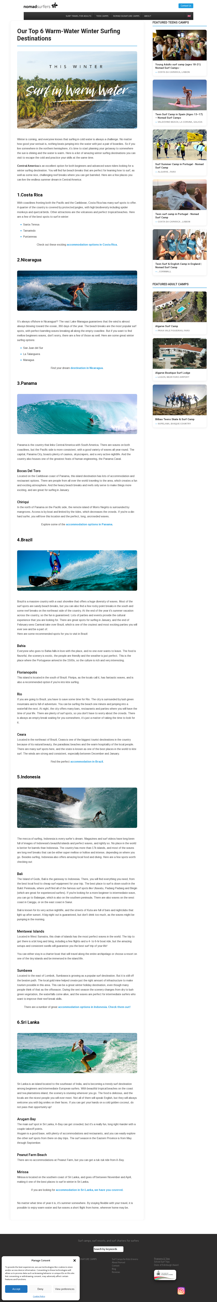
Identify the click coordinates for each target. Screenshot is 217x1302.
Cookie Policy (39, 1296)
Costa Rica (32, 194)
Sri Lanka (30, 1022)
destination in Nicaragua (87, 368)
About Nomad (118, 1262)
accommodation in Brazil (86, 761)
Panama (29, 383)
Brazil (26, 539)
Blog (114, 1269)
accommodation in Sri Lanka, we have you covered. (89, 1189)
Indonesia (30, 776)
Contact (115, 1265)
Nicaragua (31, 259)
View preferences (64, 1289)
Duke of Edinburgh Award (166, 1265)
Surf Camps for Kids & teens (125, 1259)
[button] (74, 1260)
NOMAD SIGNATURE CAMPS (83, 1259)
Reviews (116, 1272)
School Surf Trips (162, 1261)
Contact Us (186, 5)
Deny (40, 1289)
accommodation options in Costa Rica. (91, 244)
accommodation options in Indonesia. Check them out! (94, 1007)
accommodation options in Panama (89, 524)
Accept (16, 1289)
